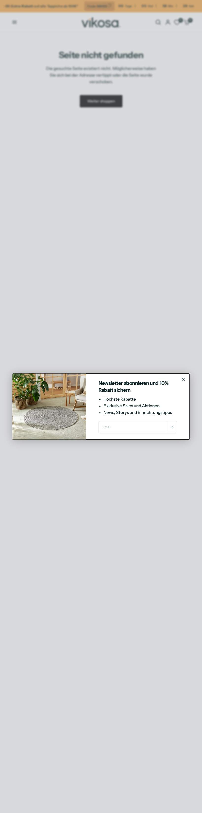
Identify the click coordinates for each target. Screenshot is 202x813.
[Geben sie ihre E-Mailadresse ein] (171, 427)
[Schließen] (183, 379)
